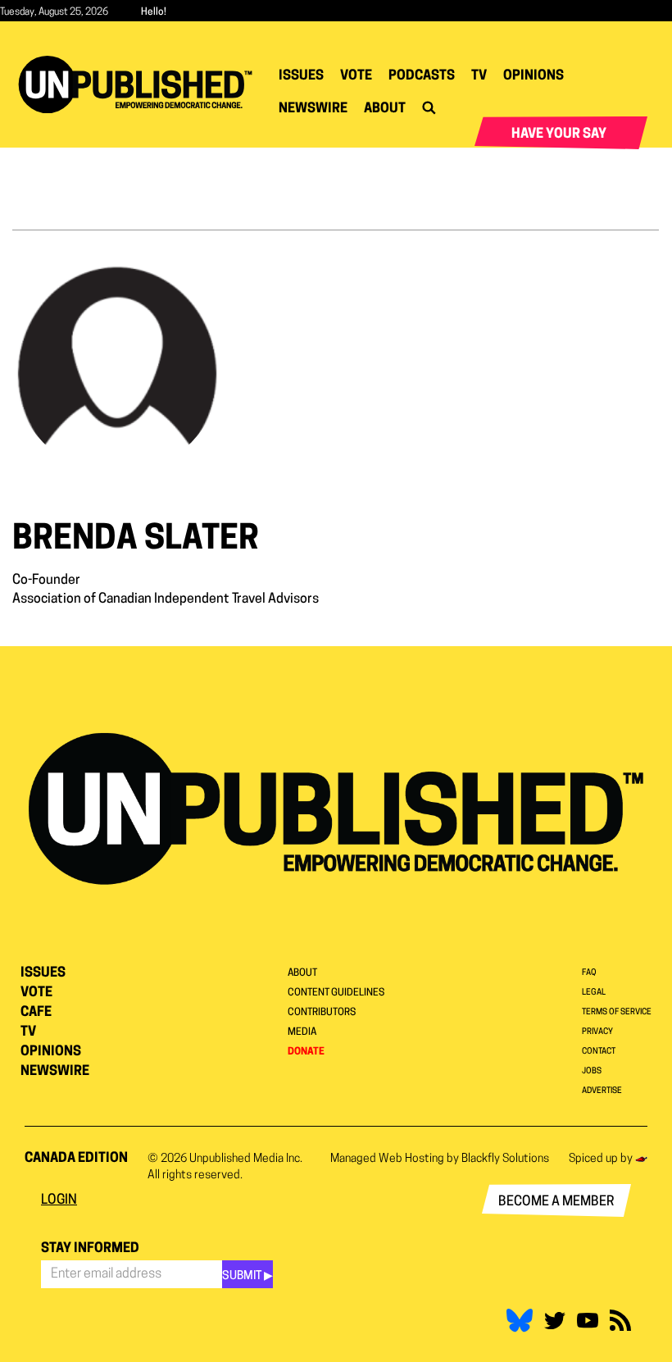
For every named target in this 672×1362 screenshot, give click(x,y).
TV (479, 76)
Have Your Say (558, 134)
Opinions (533, 76)
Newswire (313, 109)
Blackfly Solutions (505, 1159)
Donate (306, 1052)
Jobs (592, 1071)
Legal (594, 992)
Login (59, 1200)
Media (302, 1032)
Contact (598, 1051)
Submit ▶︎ (247, 1276)
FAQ (589, 972)
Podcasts (421, 76)
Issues (301, 76)
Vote (356, 76)
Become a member (556, 1202)
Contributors (322, 1013)
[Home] (141, 84)
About (385, 109)
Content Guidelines (336, 993)
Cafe (36, 1012)
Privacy (597, 1031)
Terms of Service (617, 1012)
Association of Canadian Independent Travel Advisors (165, 599)
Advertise (602, 1091)
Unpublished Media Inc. (245, 1159)
